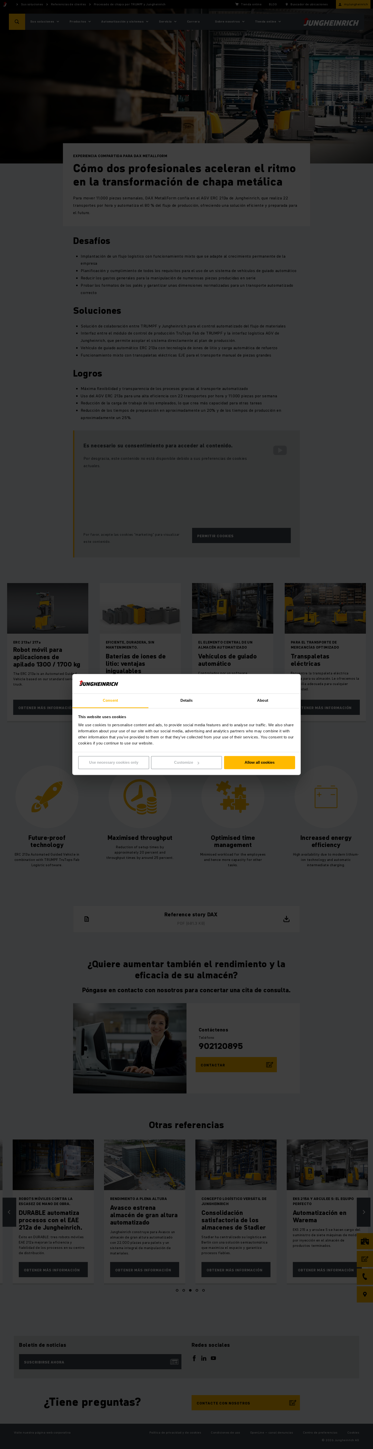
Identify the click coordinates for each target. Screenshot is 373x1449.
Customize (183, 762)
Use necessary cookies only (113, 762)
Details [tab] (186, 700)
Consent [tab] (110, 700)
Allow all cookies (260, 762)
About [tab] (262, 700)
